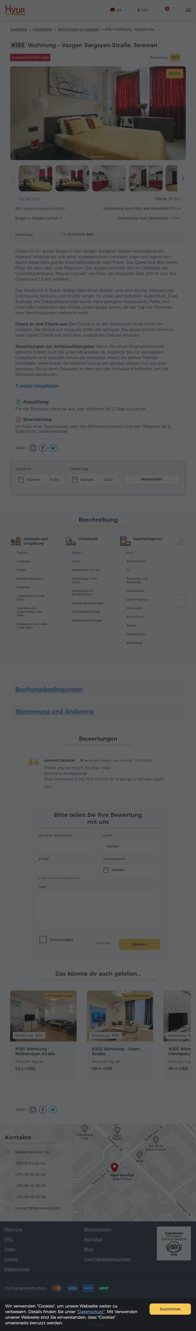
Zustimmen (170, 1309)
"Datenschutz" (91, 1311)
